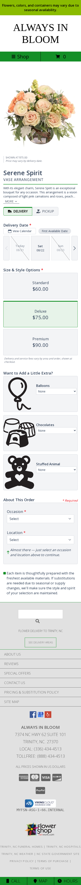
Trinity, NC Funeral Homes (21, 846)
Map (42, 881)
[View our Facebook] (33, 716)
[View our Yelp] (48, 716)
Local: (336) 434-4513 (40, 749)
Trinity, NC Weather (17, 854)
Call (14, 881)
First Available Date (55, 231)
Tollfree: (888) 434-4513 (40, 756)
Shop (23, 56)
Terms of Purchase (53, 861)
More (9, 201)
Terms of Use (40, 868)
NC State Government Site (58, 854)
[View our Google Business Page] (40, 716)
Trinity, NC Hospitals (63, 846)
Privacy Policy (22, 861)
